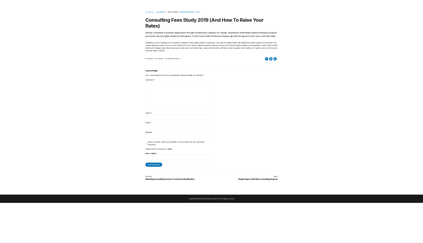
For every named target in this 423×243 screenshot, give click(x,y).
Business (150, 58)
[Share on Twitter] (271, 59)
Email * (148, 123)
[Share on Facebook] (266, 59)
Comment (150, 80)
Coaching (160, 58)
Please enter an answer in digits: (158, 149)
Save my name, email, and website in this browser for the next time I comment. (176, 143)
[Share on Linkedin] (275, 59)
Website (148, 132)
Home (259, 10)
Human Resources (173, 58)
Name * (148, 113)
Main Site (247, 10)
